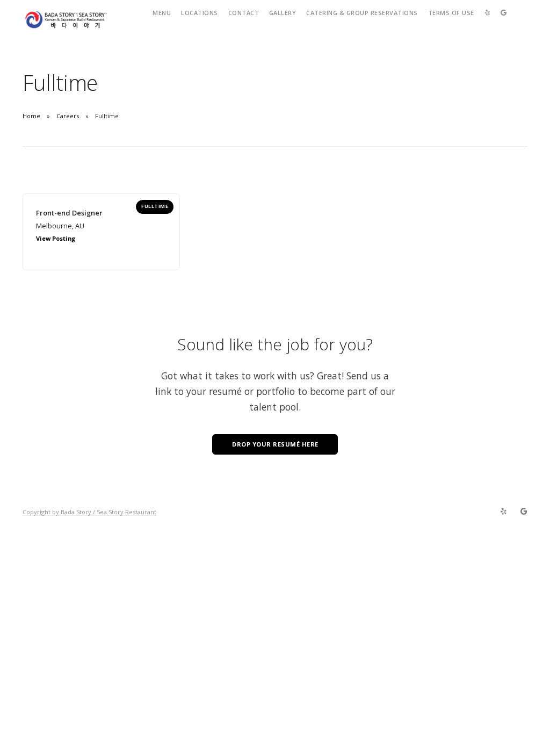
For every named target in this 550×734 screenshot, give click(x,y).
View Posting (55, 238)
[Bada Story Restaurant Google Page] (523, 511)
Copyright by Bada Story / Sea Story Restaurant (89, 512)
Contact (243, 13)
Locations (199, 13)
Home (31, 116)
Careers (67, 116)
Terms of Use (451, 13)
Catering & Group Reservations (362, 13)
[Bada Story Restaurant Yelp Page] (503, 511)
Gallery (282, 13)
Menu (162, 13)
